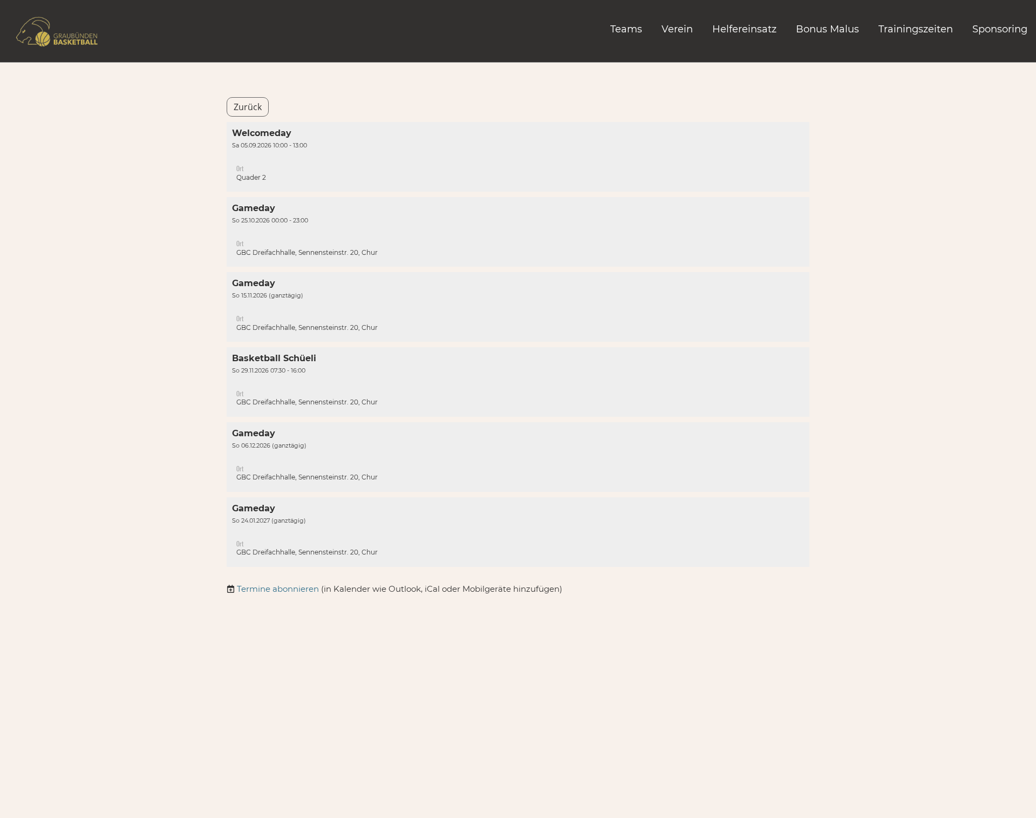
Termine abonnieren (278, 589)
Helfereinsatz (744, 29)
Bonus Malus (827, 29)
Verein (677, 29)
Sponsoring (999, 29)
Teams (626, 29)
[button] (518, 157)
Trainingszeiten (915, 29)
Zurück (248, 107)
